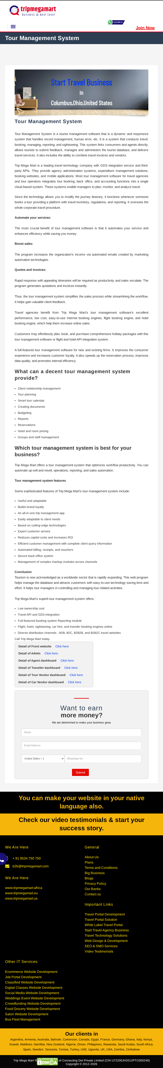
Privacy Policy (95, 883)
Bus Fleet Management (22, 1019)
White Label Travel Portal (104, 925)
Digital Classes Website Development (33, 987)
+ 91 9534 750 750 (27, 858)
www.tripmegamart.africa (23, 888)
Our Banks (93, 889)
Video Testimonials (99, 951)
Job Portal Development (23, 977)
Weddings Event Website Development (34, 998)
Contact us (93, 894)
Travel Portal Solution (101, 919)
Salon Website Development (26, 1014)
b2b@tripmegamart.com (31, 866)
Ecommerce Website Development (31, 971)
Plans (89, 862)
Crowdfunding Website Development (32, 1003)
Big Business (95, 873)
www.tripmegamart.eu (21, 893)
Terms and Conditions (101, 867)
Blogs (89, 878)
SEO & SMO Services (101, 946)
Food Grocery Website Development (32, 1009)
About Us (92, 857)
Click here (62, 646)
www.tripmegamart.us (21, 898)
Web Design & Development (106, 941)
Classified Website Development (29, 982)
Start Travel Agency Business (107, 930)
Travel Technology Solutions (106, 935)
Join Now (145, 27)
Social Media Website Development (32, 993)
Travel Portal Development (105, 914)
